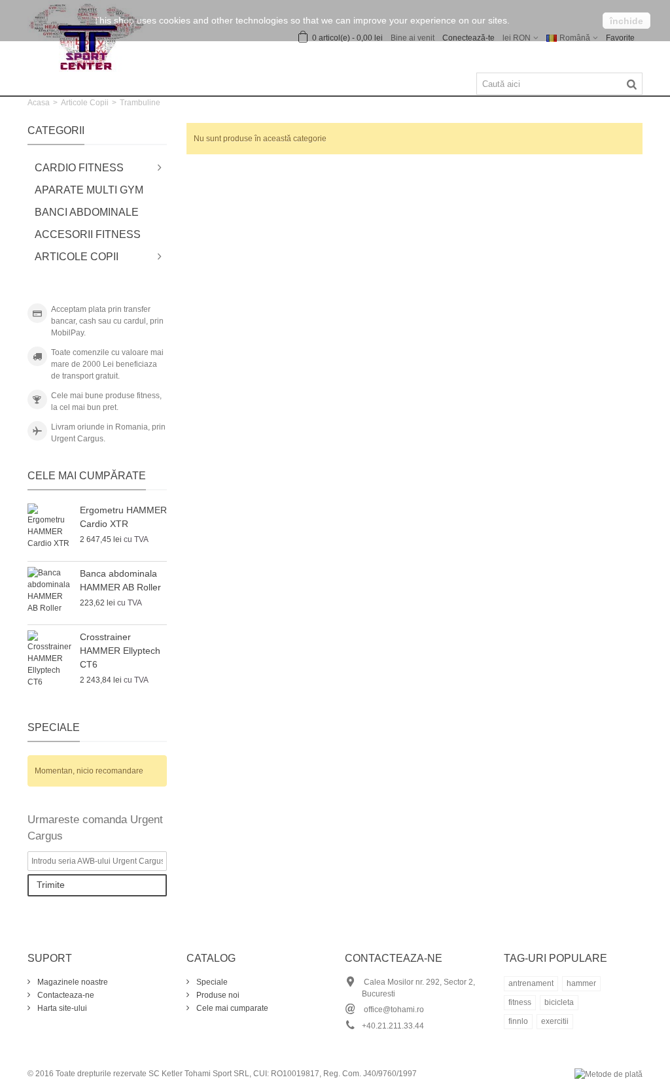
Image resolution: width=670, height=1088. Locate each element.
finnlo (518, 1021)
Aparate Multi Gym (89, 190)
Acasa (38, 102)
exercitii (555, 1021)
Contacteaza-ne (64, 995)
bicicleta (559, 1002)
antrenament (531, 983)
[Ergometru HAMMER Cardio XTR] (50, 529)
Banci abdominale (87, 212)
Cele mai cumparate (231, 1008)
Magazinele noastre (71, 982)
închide (626, 21)
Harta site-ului (61, 1008)
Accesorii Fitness (88, 234)
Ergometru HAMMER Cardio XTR (123, 517)
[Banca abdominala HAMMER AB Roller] (50, 593)
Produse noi (216, 995)
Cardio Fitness (79, 167)
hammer (581, 983)
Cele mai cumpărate (86, 475)
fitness (519, 1002)
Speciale (53, 727)
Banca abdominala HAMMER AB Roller (120, 580)
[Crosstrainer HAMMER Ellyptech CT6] (50, 659)
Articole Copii (85, 102)
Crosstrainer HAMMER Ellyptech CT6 (120, 651)
